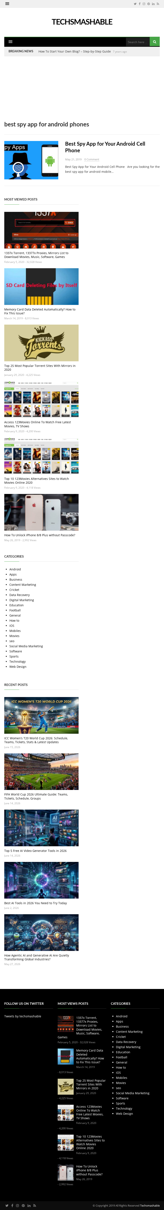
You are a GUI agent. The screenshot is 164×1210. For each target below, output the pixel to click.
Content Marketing (22, 585)
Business (15, 579)
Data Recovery (19, 595)
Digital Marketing (21, 600)
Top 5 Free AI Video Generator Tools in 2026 (35, 851)
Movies (14, 636)
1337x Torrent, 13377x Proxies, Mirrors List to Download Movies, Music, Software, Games (36, 255)
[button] (7, 4)
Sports (14, 656)
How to (14, 620)
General (15, 615)
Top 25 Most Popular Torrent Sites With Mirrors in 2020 (40, 368)
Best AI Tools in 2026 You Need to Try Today (35, 903)
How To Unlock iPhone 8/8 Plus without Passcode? (39, 535)
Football (15, 610)
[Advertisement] (82, 91)
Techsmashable (150, 1205)
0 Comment (91, 159)
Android (15, 569)
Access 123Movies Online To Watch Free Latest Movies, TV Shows (37, 424)
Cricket (14, 590)
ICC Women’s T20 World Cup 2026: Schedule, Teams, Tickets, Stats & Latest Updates (36, 740)
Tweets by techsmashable (22, 1016)
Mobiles (15, 631)
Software (15, 651)
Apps (13, 574)
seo (11, 641)
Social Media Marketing (26, 646)
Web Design (17, 667)
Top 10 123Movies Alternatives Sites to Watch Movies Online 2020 (36, 481)
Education (16, 605)
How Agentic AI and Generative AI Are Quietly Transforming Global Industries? (36, 957)
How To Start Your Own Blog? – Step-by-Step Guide (74, 51)
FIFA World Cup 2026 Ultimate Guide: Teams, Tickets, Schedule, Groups (36, 796)
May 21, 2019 (73, 159)
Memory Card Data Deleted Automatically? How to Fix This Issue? (39, 311)
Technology (17, 661)
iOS (11, 626)
